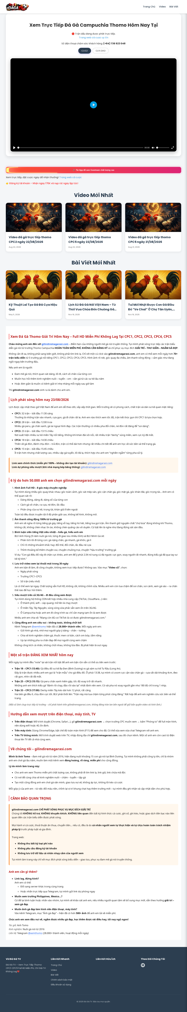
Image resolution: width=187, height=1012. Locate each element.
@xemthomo (39, 626)
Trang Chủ (149, 6)
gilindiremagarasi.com (55, 344)
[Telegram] (143, 965)
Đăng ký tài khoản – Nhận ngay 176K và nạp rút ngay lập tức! (43, 183)
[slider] (80, 147)
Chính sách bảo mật (61, 979)
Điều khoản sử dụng (61, 984)
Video (162, 6)
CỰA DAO (101, 51)
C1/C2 (85, 51)
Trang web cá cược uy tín (93, 37)
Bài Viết (173, 6)
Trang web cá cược (70, 177)
